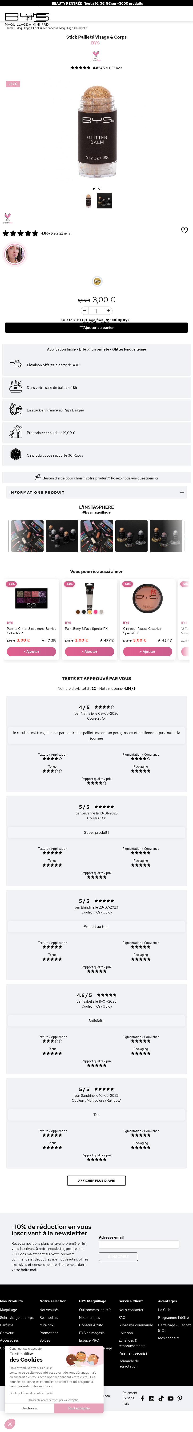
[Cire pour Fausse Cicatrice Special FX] (147, 598)
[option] (96, 130)
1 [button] (93, 189)
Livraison (126, 1333)
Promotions (49, 1333)
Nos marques (89, 1317)
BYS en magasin (92, 1333)
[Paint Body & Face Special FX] (89, 598)
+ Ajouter (31, 651)
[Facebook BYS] (142, 1398)
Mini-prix (46, 1325)
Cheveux (7, 1333)
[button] (10, 1424)
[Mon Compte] (35, 7)
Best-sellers (49, 1317)
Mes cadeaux (168, 1338)
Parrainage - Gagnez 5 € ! (174, 1328)
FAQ (122, 1317)
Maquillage (8, 1310)
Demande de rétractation (129, 1364)
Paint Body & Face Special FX (86, 629)
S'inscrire (118, 1256)
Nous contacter (131, 1310)
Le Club (164, 1310)
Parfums (6, 1325)
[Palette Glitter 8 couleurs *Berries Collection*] (31, 598)
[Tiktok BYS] (161, 1398)
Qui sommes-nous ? (95, 1310)
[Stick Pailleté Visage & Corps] (88, 200)
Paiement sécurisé (133, 1353)
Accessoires (9, 1340)
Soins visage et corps (17, 1317)
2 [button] (99, 189)
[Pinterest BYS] (180, 1398)
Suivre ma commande (136, 1325)
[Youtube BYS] (170, 1398)
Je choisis (29, 1408)
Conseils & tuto (91, 1325)
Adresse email (111, 1237)
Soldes (45, 1340)
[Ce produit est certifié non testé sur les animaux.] (7, 218)
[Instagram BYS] (152, 1398)
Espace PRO (89, 1340)
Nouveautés (49, 1310)
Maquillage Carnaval (72, 28)
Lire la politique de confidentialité (31, 1393)
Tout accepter (79, 1408)
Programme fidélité (173, 1317)
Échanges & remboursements (132, 1343)
